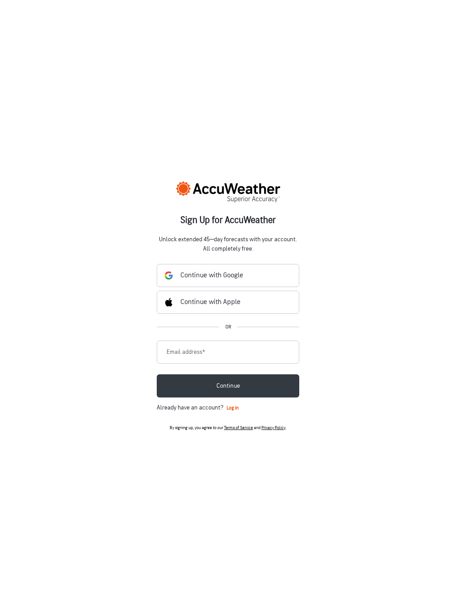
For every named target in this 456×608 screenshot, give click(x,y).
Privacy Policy (273, 427)
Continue (228, 385)
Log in (233, 408)
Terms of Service (238, 427)
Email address (186, 352)
